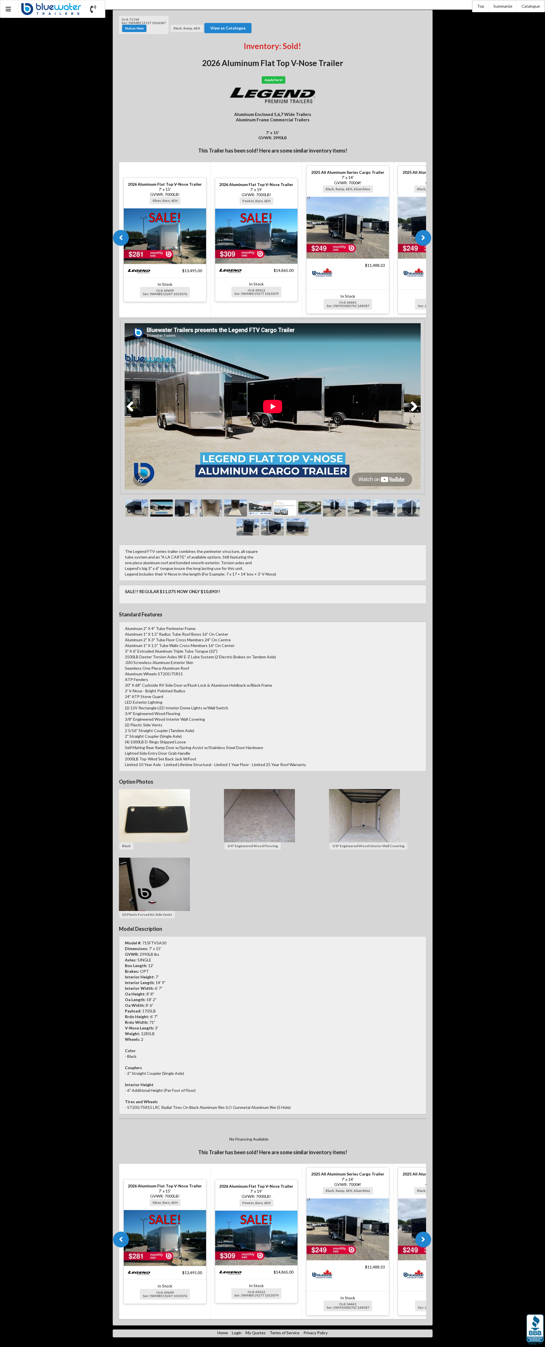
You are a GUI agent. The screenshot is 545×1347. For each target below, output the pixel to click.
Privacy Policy (315, 1332)
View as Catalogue (228, 28)
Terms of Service (284, 1332)
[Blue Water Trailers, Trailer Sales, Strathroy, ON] (535, 1330)
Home (222, 1332)
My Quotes (256, 1332)
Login (237, 1332)
